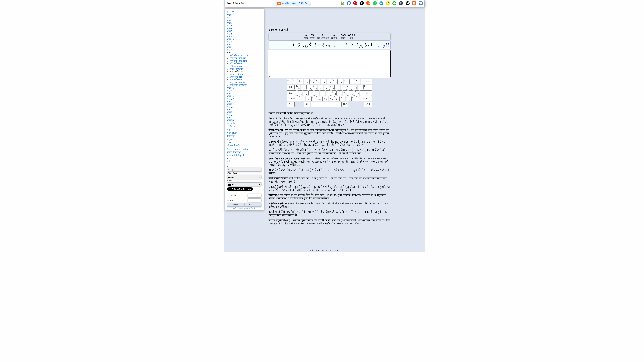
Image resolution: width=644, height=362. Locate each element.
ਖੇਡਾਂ (229, 130)
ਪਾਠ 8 (229, 34)
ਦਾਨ (229, 158)
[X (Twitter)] (362, 3)
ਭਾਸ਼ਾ (229, 166)
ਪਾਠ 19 (230, 96)
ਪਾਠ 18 (230, 93)
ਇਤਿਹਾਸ (231, 136)
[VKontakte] (421, 3)
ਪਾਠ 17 (230, 90)
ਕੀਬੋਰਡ (230, 181)
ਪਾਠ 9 (229, 36)
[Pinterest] (355, 3)
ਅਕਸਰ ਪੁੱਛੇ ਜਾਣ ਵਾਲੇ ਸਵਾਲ (238, 149)
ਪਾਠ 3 (229, 20)
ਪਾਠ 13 (230, 47)
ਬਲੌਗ (229, 142)
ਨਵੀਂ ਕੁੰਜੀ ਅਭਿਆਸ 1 (238, 58)
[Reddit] (368, 3)
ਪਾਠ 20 (230, 99)
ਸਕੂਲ (229, 139)
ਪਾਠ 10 (230, 39)
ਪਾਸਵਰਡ (230, 200)
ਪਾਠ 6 (229, 28)
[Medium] (408, 3)
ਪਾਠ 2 (229, 17)
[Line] (394, 3)
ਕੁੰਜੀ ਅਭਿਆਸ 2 (237, 66)
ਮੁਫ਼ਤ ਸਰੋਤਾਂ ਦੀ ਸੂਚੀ (235, 155)
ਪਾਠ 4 (229, 23)
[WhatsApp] (375, 3)
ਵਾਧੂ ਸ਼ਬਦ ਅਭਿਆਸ (238, 85)
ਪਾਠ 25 (230, 112)
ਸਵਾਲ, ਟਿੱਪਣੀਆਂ (234, 152)
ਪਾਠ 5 (229, 25)
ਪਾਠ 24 (230, 109)
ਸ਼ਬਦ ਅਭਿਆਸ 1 (237, 69)
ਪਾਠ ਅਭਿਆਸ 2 (237, 79)
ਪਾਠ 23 (230, 107)
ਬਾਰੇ (229, 161)
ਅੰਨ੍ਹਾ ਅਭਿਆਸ (237, 74)
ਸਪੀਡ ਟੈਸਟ (232, 123)
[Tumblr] (401, 3)
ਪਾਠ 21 (230, 101)
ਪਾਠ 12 (230, 44)
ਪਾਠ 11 (230, 42)
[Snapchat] (388, 3)
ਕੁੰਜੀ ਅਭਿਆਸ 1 (237, 63)
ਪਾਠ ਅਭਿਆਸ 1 (237, 77)
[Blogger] (414, 3)
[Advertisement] (330, 16)
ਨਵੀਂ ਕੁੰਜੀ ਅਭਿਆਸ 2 (238, 61)
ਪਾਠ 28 (230, 120)
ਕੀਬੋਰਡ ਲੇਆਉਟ (234, 145)
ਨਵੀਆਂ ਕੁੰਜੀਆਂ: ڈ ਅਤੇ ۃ (240, 55)
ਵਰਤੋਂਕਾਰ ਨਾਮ (232, 196)
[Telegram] (381, 3)
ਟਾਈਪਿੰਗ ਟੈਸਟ (233, 126)
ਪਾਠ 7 (229, 31)
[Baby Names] (342, 3)
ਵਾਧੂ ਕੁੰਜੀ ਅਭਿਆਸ (238, 82)
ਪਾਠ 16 (230, 88)
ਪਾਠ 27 (230, 117)
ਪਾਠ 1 (229, 15)
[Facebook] (349, 3)
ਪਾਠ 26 (230, 115)
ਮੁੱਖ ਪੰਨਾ (230, 12)
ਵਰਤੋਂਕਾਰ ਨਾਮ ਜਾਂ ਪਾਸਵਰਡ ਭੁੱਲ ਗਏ (244, 208)
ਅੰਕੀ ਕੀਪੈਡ (232, 133)
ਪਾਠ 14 (230, 50)
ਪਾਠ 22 (230, 104)
